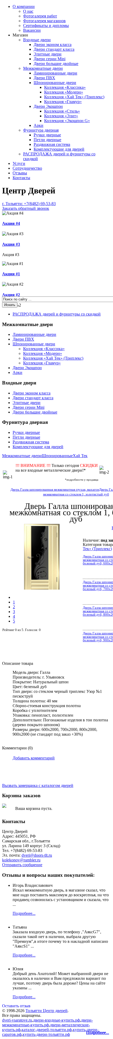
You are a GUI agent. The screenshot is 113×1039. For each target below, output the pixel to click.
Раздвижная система (52, 144)
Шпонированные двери (55, 82)
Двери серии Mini (49, 59)
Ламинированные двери (55, 73)
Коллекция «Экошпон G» (67, 120)
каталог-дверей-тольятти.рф (47, 1029)
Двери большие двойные (56, 63)
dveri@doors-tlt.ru (37, 855)
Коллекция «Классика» (65, 87)
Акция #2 (11, 295)
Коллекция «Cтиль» (62, 111)
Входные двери (37, 40)
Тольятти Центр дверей (46, 1010)
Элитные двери (47, 54)
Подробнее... (97, 1032)
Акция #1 (11, 274)
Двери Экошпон (48, 106)
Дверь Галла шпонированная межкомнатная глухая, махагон (55, 489)
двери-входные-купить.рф (56, 1020)
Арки (38, 125)
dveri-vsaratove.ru (17, 1020)
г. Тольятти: (29, 206)
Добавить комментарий (34, 758)
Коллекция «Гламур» (63, 101)
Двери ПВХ (44, 78)
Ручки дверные (47, 135)
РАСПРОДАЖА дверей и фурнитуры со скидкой (57, 314)
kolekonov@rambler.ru (21, 860)
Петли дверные (47, 139)
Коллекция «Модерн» (63, 92)
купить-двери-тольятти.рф (46, 1034)
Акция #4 (11, 223)
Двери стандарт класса (54, 49)
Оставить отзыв (16, 1006)
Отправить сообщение (22, 864)
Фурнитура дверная (41, 130)
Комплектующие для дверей (59, 149)
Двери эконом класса (52, 44)
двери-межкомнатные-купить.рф (47, 1022)
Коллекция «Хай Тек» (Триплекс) (74, 97)
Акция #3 (11, 244)
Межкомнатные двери (43, 68)
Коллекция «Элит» (61, 116)
